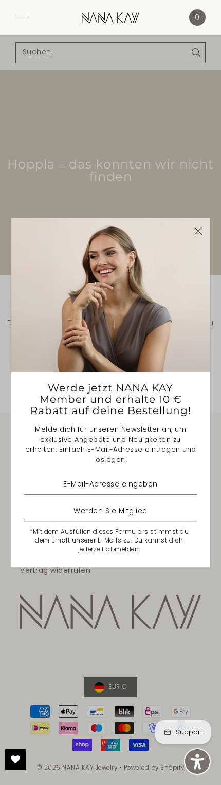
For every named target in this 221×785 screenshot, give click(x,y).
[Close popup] (199, 230)
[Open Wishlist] (15, 759)
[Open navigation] (21, 17)
